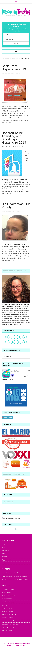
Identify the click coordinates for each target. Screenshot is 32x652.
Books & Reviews (6, 592)
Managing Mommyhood (8, 611)
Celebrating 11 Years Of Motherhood (12, 573)
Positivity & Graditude (8, 618)
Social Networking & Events (9, 621)
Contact (4, 563)
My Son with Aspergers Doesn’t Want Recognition (15, 579)
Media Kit (4, 556)
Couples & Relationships (8, 595)
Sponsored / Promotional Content (11, 624)
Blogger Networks (6, 560)
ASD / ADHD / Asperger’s (8, 589)
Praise (3, 553)
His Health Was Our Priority (16, 205)
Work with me (5, 550)
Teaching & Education (8, 627)
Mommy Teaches (16, 11)
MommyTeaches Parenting (9, 614)
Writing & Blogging (7, 630)
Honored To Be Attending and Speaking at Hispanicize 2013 (14, 137)
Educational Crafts (7, 599)
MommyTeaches (22, 306)
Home (3, 544)
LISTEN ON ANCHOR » (8, 380)
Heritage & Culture (7, 608)
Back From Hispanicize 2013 (14, 67)
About (3, 547)
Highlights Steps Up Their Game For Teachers (14, 576)
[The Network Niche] (16, 406)
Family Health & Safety (8, 602)
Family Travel (5, 605)
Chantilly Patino (20, 645)
